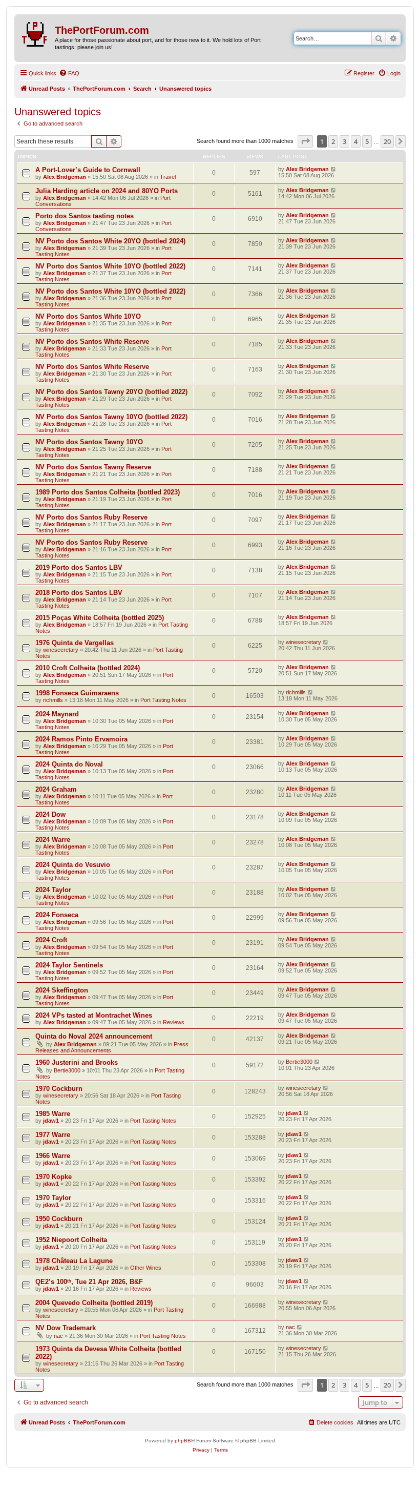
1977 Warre (52, 1135)
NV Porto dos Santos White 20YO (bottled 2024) (110, 241)
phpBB (183, 1440)
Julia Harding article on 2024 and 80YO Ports (106, 191)
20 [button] (387, 141)
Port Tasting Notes (163, 700)
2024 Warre (52, 839)
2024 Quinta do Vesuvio (72, 864)
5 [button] (367, 141)
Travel (168, 177)
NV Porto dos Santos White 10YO (88, 316)
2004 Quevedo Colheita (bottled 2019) (94, 1303)
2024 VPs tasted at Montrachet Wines (93, 1015)
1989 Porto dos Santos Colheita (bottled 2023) (107, 492)
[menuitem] (69, 73)
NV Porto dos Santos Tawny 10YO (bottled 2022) (111, 417)
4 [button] (356, 141)
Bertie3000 (67, 1070)
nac (58, 1336)
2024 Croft (51, 940)
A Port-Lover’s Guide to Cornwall (87, 170)
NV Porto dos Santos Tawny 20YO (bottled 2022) (111, 392)
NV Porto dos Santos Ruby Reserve (91, 517)
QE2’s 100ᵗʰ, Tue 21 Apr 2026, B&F (89, 1282)
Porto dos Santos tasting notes (84, 216)
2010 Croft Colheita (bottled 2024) (87, 668)
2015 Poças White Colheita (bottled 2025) (99, 618)
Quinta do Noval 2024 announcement (93, 1036)
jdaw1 (51, 1121)
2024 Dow (50, 814)
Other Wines (145, 1268)
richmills (53, 700)
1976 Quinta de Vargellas (74, 643)
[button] (305, 141)
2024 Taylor (53, 890)
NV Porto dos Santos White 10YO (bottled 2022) (110, 266)
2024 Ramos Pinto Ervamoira (81, 739)
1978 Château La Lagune (74, 1261)
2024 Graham (56, 789)
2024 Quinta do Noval (69, 764)
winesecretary (60, 650)
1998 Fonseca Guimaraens (77, 693)
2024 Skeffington (61, 990)
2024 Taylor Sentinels (69, 965)
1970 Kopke (53, 1177)
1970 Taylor (53, 1198)
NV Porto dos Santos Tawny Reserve (93, 467)
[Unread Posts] (36, 32)
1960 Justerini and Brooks (76, 1062)
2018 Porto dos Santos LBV (78, 592)
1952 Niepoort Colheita (71, 1240)
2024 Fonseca (56, 915)
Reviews (173, 1022)
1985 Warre (52, 1114)
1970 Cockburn (58, 1088)
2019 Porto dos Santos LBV (78, 567)
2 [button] (333, 141)
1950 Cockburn (58, 1219)
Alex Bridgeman (64, 177)
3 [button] (344, 141)
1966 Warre (52, 1156)
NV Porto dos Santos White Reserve (92, 341)
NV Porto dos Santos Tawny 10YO (89, 442)
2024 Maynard (57, 714)
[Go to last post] (333, 169)
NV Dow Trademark (65, 1328)
